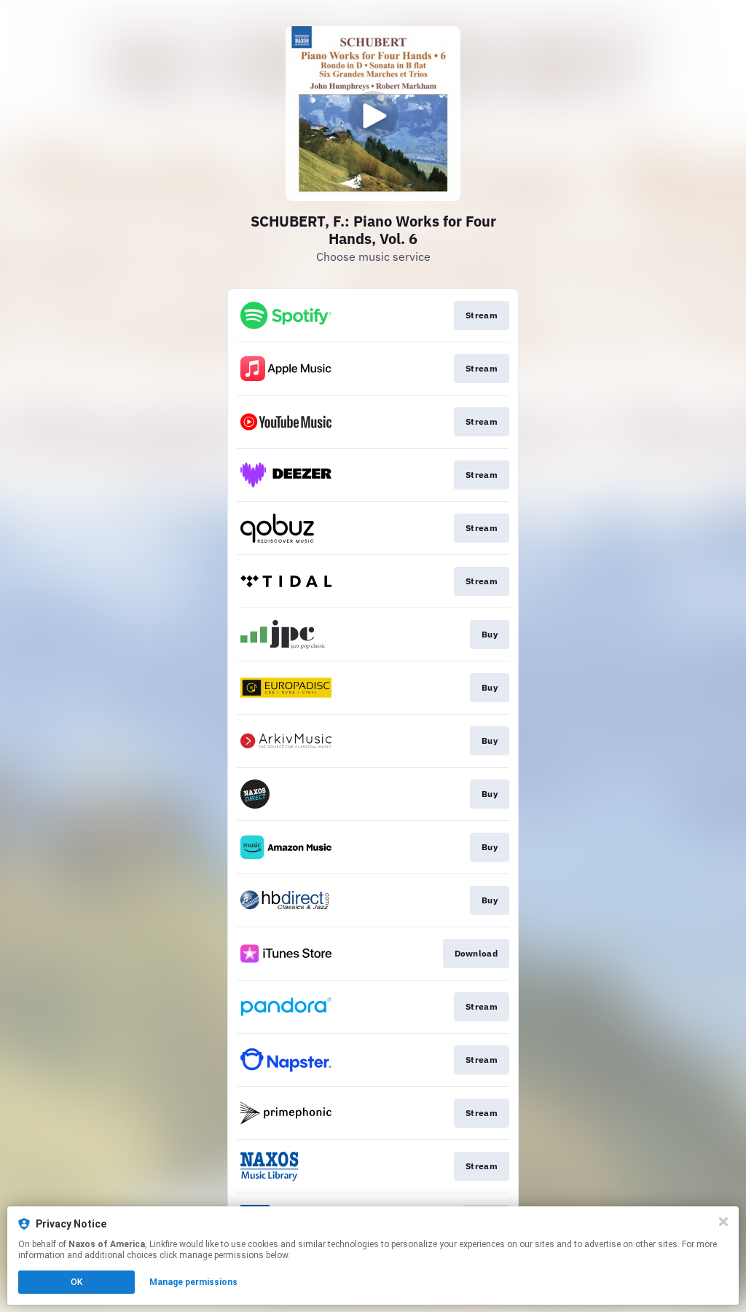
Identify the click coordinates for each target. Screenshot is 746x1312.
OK (76, 1282)
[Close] (723, 1221)
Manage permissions (193, 1282)
